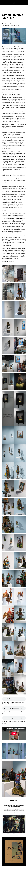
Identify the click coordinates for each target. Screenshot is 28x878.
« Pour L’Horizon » (6, 702)
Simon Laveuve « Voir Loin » (8, 23)
